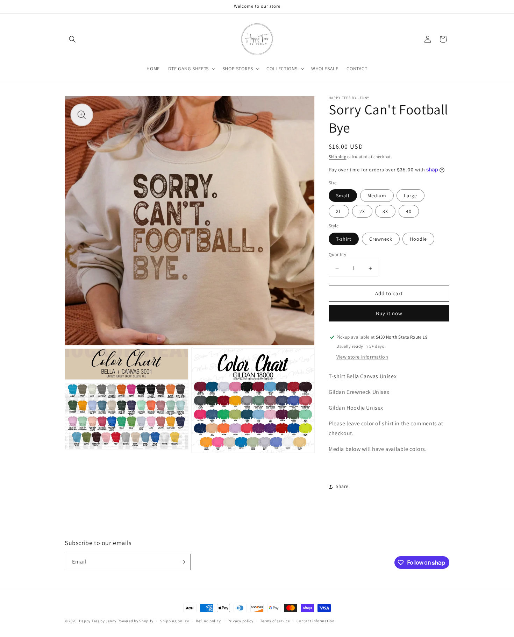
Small (343, 195)
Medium (376, 195)
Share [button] (342, 486)
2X (362, 211)
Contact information (315, 620)
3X (385, 211)
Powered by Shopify (135, 620)
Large (410, 195)
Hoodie (418, 239)
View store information (362, 357)
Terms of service (275, 620)
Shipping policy (174, 620)
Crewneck (380, 239)
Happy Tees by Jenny (98, 620)
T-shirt (343, 239)
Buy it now (389, 313)
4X (409, 211)
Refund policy (208, 620)
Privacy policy (241, 620)
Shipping (338, 156)
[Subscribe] (182, 562)
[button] (72, 39)
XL (339, 211)
